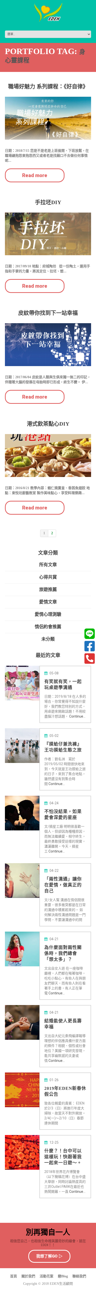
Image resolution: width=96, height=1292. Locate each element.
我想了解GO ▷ (49, 1256)
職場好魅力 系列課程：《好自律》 (48, 86)
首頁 (13, 1276)
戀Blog (63, 1276)
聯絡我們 (79, 1276)
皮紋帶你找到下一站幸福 (48, 313)
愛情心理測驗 (48, 614)
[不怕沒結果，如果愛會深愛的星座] (22, 813)
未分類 (48, 639)
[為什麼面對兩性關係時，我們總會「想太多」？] (22, 949)
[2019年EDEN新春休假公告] (22, 1089)
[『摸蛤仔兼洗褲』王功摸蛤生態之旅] (22, 745)
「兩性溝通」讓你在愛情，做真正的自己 (63, 885)
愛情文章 (48, 602)
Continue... (77, 716)
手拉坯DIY (48, 202)
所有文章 (48, 564)
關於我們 (28, 1276)
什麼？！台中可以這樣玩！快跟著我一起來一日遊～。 (63, 1156)
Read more (34, 175)
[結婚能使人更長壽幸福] (22, 1022)
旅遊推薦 (48, 589)
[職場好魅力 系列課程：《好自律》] (48, 118)
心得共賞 (48, 577)
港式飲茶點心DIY (48, 424)
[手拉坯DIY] (48, 234)
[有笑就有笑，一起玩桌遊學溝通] (22, 683)
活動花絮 (46, 1276)
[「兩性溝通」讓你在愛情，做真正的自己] (22, 880)
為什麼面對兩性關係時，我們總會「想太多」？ (63, 953)
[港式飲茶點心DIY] (48, 455)
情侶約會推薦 (48, 627)
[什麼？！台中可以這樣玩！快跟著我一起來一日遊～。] (22, 1152)
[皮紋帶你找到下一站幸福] (48, 344)
